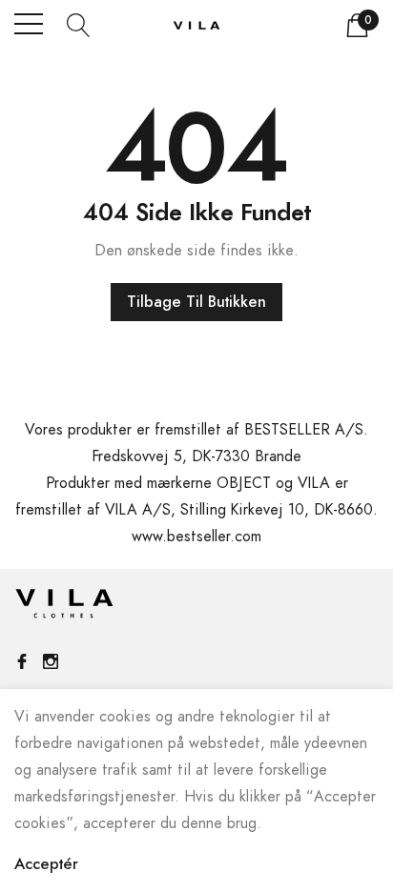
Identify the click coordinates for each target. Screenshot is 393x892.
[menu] (28, 24)
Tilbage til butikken (196, 302)
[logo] (196, 24)
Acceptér (46, 864)
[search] (79, 23)
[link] (64, 608)
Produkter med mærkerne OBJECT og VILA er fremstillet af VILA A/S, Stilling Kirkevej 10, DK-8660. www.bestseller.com (196, 510)
